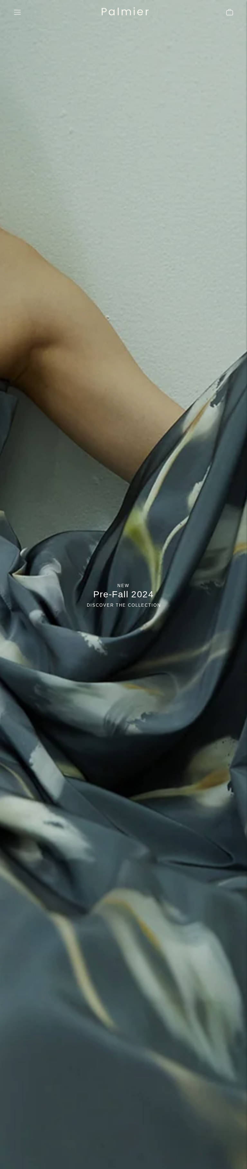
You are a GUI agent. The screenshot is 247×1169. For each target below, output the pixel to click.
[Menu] (17, 12)
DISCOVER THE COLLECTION (123, 605)
